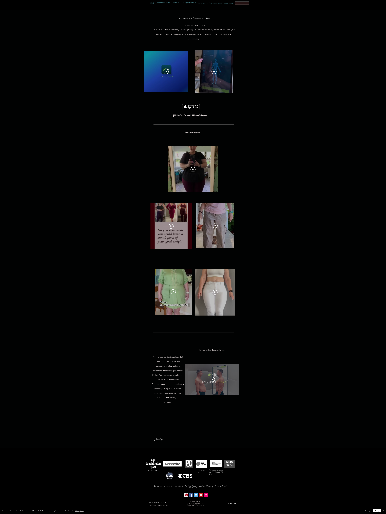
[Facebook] (191, 495)
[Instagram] (206, 495)
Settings (368, 511)
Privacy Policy (79, 511)
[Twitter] (196, 495)
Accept (377, 511)
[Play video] (214, 71)
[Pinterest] (186, 495)
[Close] (383, 510)
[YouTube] (201, 495)
